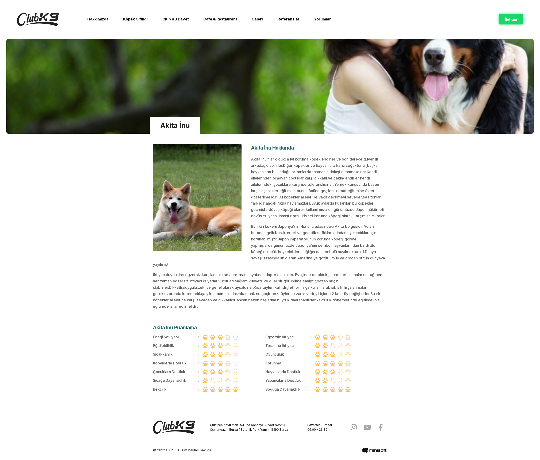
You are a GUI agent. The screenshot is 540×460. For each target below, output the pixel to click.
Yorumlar (322, 19)
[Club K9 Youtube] (367, 427)
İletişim (511, 19)
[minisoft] (374, 450)
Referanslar (289, 19)
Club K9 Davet (175, 19)
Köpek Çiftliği (135, 19)
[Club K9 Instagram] (353, 427)
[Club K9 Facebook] (380, 427)
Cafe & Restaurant (220, 19)
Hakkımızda (98, 19)
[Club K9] (174, 427)
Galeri (257, 19)
